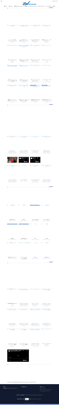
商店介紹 (54, 6)
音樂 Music (5, 6)
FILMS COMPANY (48, 6)
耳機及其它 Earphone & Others (19, 6)
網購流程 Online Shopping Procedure (31, 6)
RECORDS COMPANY (41, 6)
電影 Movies (11, 6)
